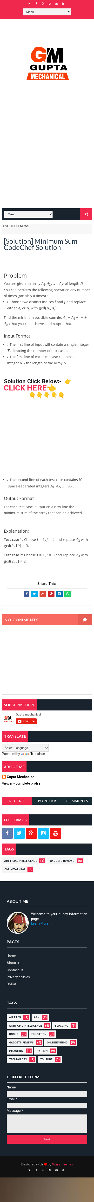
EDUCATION (38, 1034)
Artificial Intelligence (20, 861)
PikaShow (16, 1051)
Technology (18, 1059)
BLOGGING (61, 1025)
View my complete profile (21, 783)
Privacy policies (18, 977)
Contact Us (15, 970)
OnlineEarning (14, 869)
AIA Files (15, 1017)
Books (13, 1034)
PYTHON (41, 1051)
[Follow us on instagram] (43, 833)
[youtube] (63, 3)
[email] (56, 3)
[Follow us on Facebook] (7, 833)
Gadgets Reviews (62, 861)
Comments (77, 801)
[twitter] (29, 3)
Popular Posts (47, 802)
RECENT (17, 801)
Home (11, 956)
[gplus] (42, 3)
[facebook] (36, 3)
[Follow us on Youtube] (55, 833)
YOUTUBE (46, 1059)
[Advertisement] (47, 157)
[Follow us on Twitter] (19, 833)
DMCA (11, 984)
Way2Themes (62, 1164)
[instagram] (49, 3)
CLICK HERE (25, 387)
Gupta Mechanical (21, 777)
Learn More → (42, 923)
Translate (37, 754)
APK (36, 1017)
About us (13, 963)
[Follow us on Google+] (31, 833)
